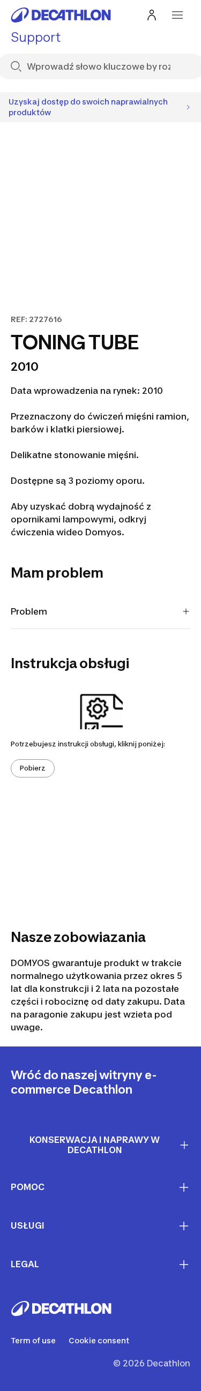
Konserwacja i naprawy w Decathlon (94, 1144)
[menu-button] (177, 15)
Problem (29, 611)
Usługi (27, 1225)
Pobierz (33, 768)
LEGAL (25, 1264)
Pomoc (27, 1186)
